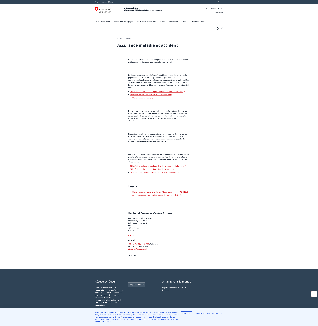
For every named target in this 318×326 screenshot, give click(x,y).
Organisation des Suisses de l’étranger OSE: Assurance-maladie (154, 172)
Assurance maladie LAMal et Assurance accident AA (150, 95)
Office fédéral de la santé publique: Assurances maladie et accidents (156, 91)
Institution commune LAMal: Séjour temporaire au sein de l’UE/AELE (156, 195)
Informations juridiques (103, 321)
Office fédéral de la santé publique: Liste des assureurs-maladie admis (157, 166)
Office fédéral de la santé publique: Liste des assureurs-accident (154, 169)
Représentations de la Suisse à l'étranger (174, 289)
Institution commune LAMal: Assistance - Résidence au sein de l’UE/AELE (158, 192)
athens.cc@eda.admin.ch (137, 249)
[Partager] (222, 28)
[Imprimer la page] (217, 28)
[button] (102, 21)
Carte (130, 235)
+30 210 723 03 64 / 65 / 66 (138, 244)
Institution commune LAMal (140, 98)
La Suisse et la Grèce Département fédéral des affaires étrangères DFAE (143, 9)
